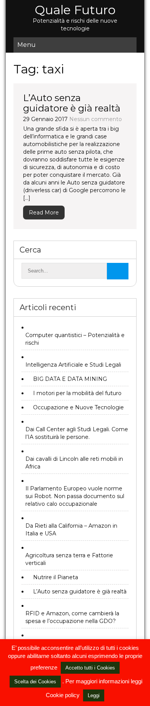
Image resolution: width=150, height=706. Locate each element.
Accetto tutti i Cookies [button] (90, 668)
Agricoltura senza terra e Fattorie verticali (69, 559)
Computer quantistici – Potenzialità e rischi (75, 339)
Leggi (94, 695)
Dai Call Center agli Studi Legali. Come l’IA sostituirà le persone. (76, 433)
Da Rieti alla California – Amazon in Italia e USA (71, 529)
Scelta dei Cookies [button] (35, 681)
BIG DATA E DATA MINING (70, 378)
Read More (44, 212)
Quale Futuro (75, 9)
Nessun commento (95, 119)
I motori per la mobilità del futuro (77, 393)
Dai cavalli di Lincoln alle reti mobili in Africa (74, 462)
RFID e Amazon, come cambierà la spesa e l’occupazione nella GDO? (72, 617)
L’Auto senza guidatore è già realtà (71, 102)
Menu (26, 44)
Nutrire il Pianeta (55, 577)
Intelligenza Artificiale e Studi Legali (73, 364)
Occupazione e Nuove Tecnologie (78, 407)
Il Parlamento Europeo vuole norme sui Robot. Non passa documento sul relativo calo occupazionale (74, 496)
